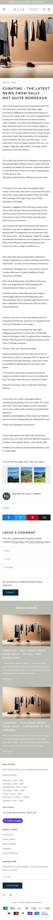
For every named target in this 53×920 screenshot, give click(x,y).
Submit (10, 592)
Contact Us (8, 834)
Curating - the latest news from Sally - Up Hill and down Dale (24, 654)
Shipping (7, 848)
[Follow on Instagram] (10, 895)
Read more (8, 678)
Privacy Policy (18, 541)
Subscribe (12, 885)
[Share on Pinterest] (32, 517)
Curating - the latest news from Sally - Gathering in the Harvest (26, 726)
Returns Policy (9, 844)
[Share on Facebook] (8, 517)
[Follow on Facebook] (4, 895)
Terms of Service (36, 541)
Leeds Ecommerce (33, 902)
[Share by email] (44, 517)
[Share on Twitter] (20, 517)
